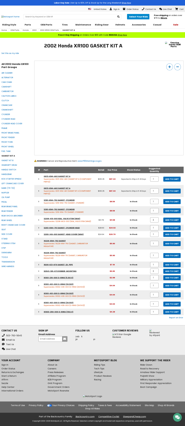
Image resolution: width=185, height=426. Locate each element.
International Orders (12, 390)
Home (4, 30)
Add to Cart (172, 179)
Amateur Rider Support (152, 372)
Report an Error (176, 317)
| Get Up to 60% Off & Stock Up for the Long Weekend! (92, 2)
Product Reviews (103, 375)
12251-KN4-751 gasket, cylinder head (62, 228)
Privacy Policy (36, 405)
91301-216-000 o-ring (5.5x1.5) (58, 278)
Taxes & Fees (105, 405)
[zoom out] (177, 66)
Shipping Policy (86, 405)
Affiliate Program (57, 375)
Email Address (46, 334)
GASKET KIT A (68, 30)
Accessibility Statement (128, 405)
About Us (52, 364)
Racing (97, 379)
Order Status (8, 368)
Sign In (4, 364)
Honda (26, 30)
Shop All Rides (92, 408)
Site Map (149, 405)
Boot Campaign (148, 387)
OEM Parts (14, 30)
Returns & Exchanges (12, 372)
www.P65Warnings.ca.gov (90, 161)
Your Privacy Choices (63, 405)
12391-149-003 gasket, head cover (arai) (64, 234)
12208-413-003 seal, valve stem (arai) (62, 218)
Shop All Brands (166, 405)
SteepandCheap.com (134, 416)
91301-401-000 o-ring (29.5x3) (58, 284)
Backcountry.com (85, 416)
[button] (165, 9)
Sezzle (4, 383)
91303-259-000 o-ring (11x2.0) (58, 312)
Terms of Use (18, 405)
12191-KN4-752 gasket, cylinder (59, 200)
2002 (34, 30)
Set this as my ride (10, 53)
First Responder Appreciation (155, 383)
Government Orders (58, 387)
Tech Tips (99, 368)
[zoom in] (169, 66)
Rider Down (146, 364)
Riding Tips (99, 364)
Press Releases (56, 372)
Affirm (4, 379)
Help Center (7, 387)
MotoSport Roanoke (58, 390)
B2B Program (55, 379)
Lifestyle (98, 372)
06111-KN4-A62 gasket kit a (57, 176)
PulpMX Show (147, 375)
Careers (52, 368)
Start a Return (9, 375)
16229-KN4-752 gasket (55, 241)
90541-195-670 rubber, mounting (60, 271)
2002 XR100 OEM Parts (49, 30)
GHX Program (55, 383)
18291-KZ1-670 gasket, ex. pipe (58, 265)
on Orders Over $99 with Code (92, 35)
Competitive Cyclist (108, 416)
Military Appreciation (151, 379)
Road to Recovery (149, 368)
